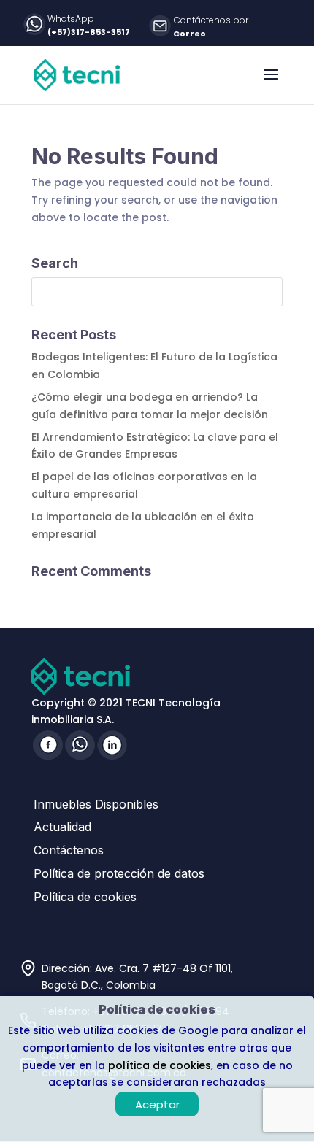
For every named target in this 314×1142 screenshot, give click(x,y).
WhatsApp (70, 18)
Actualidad (62, 826)
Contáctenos (69, 850)
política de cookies (159, 1065)
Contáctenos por (211, 20)
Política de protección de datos (119, 873)
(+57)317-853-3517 (88, 32)
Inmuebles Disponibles (96, 804)
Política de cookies (85, 897)
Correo (189, 33)
